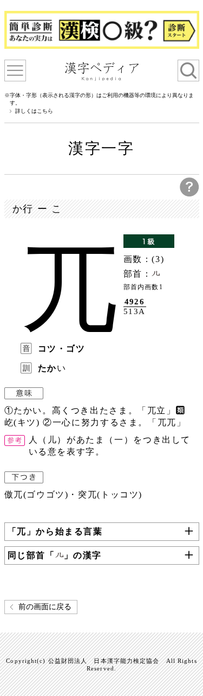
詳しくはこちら (34, 111)
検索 (188, 70)
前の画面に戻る (44, 607)
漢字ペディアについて (15, 70)
